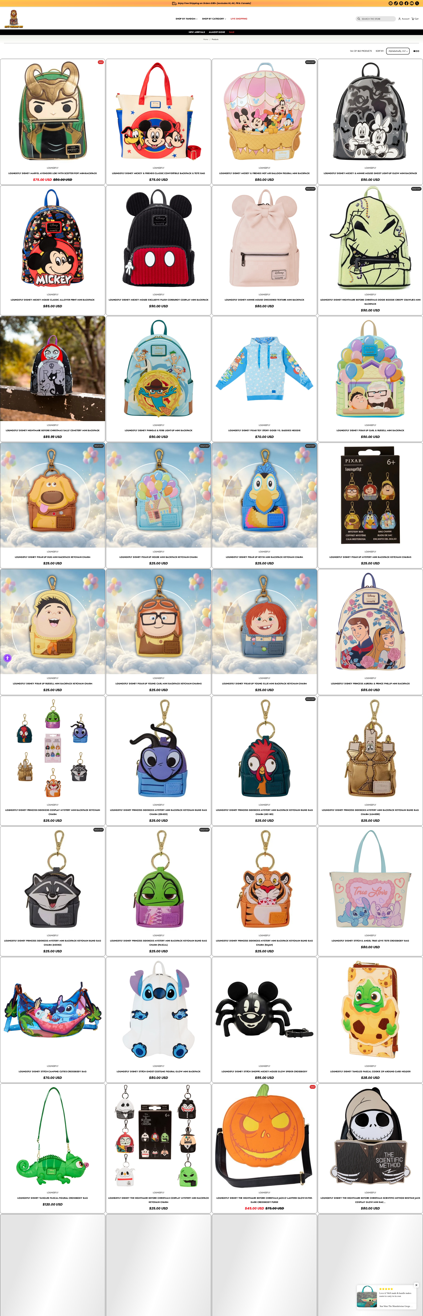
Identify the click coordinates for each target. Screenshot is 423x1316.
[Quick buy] (100, 159)
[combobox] (376, 18)
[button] (376, 18)
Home (205, 39)
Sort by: (380, 51)
